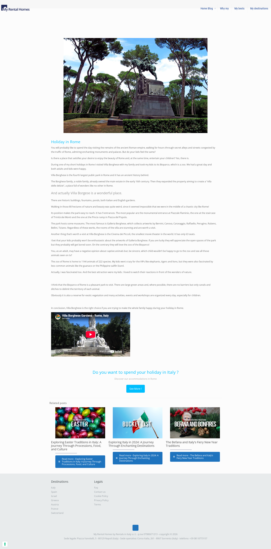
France (54, 508)
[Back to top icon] (135, 528)
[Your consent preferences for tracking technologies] (5, 544)
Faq (96, 487)
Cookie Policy (101, 496)
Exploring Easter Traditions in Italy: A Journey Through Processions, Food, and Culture (76, 445)
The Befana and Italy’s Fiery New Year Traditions (192, 444)
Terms (97, 504)
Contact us (100, 491)
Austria (55, 504)
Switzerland (57, 513)
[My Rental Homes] (15, 8)
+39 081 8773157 (198, 538)
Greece (55, 500)
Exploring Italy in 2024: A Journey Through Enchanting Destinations (131, 444)
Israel (54, 496)
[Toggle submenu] (215, 8)
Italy (53, 487)
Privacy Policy (101, 500)
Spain (54, 491)
